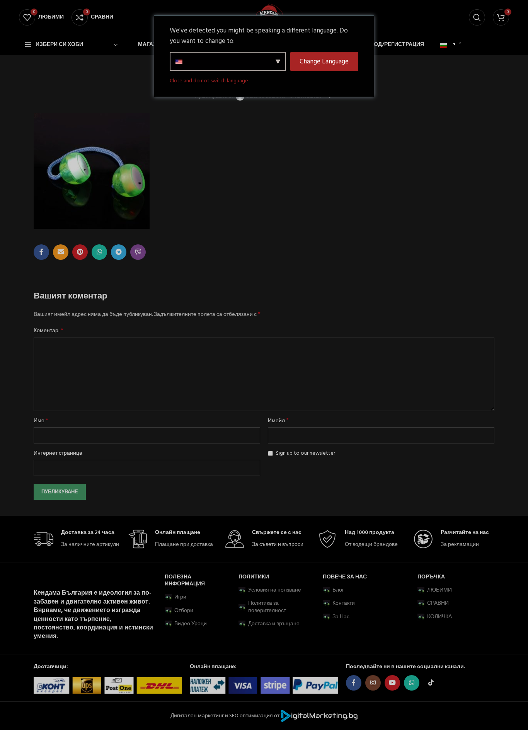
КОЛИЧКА (439, 616)
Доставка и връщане (274, 623)
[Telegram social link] (118, 252)
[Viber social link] (138, 252)
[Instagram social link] (373, 683)
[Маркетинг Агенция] (319, 715)
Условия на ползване (274, 590)
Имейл (278, 421)
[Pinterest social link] (80, 252)
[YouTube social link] (392, 683)
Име (41, 421)
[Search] (477, 17)
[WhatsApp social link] (99, 252)
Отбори (183, 610)
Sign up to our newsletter (305, 453)
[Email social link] (60, 252)
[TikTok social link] (431, 683)
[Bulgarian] (446, 46)
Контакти (343, 603)
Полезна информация (185, 580)
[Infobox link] (76, 539)
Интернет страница (58, 453)
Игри (180, 597)
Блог (338, 590)
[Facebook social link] (41, 252)
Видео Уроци (190, 623)
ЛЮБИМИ (439, 590)
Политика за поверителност (267, 607)
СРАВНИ (438, 603)
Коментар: (48, 331)
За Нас (340, 616)
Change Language (324, 61)
